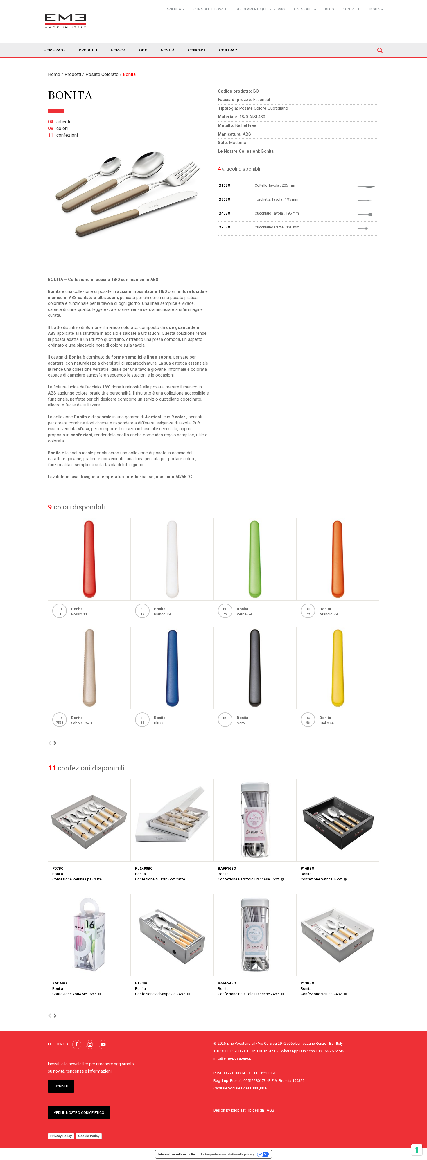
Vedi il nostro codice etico (79, 1112)
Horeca (118, 50)
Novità (168, 50)
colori (58, 128)
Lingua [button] (374, 9)
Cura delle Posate (210, 9)
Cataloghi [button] (303, 9)
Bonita (129, 74)
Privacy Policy (61, 1136)
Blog (329, 9)
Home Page (54, 50)
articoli (59, 122)
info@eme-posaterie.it (232, 1058)
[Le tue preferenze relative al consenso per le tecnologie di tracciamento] (416, 1149)
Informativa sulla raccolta (176, 1154)
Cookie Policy (88, 1136)
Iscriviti (61, 1086)
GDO (143, 50)
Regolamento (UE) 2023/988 (260, 9)
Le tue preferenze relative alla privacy (228, 1154)
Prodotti (88, 50)
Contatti (351, 9)
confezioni (63, 135)
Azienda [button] (174, 9)
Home (54, 74)
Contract (229, 50)
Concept (197, 50)
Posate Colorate (102, 74)
